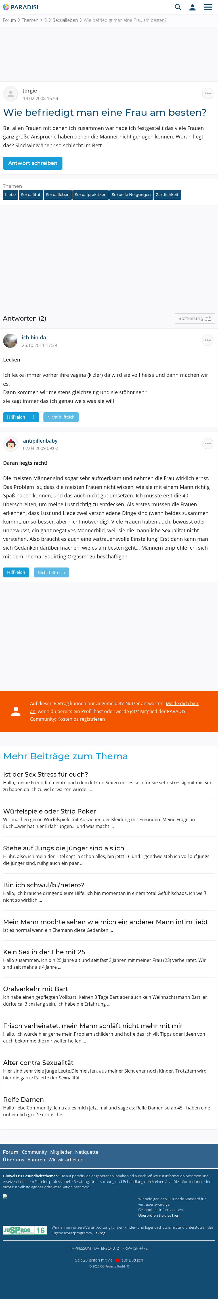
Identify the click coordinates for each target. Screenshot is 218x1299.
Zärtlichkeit (167, 194)
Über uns (13, 1160)
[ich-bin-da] (12, 340)
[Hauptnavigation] (208, 7)
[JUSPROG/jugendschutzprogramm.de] (25, 1230)
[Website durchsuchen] (178, 7)
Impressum (81, 1248)
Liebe (10, 194)
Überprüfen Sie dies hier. (158, 1215)
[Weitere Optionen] (208, 93)
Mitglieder (61, 1152)
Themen (30, 20)
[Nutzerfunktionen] (192, 7)
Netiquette (86, 1152)
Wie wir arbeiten (66, 1160)
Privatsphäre (135, 1248)
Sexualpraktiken (90, 194)
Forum (9, 20)
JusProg (99, 1232)
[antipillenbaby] (13, 443)
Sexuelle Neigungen (131, 194)
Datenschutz (106, 1248)
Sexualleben (65, 20)
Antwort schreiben (32, 163)
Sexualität (31, 194)
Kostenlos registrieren (81, 719)
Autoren (36, 1160)
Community (34, 1152)
